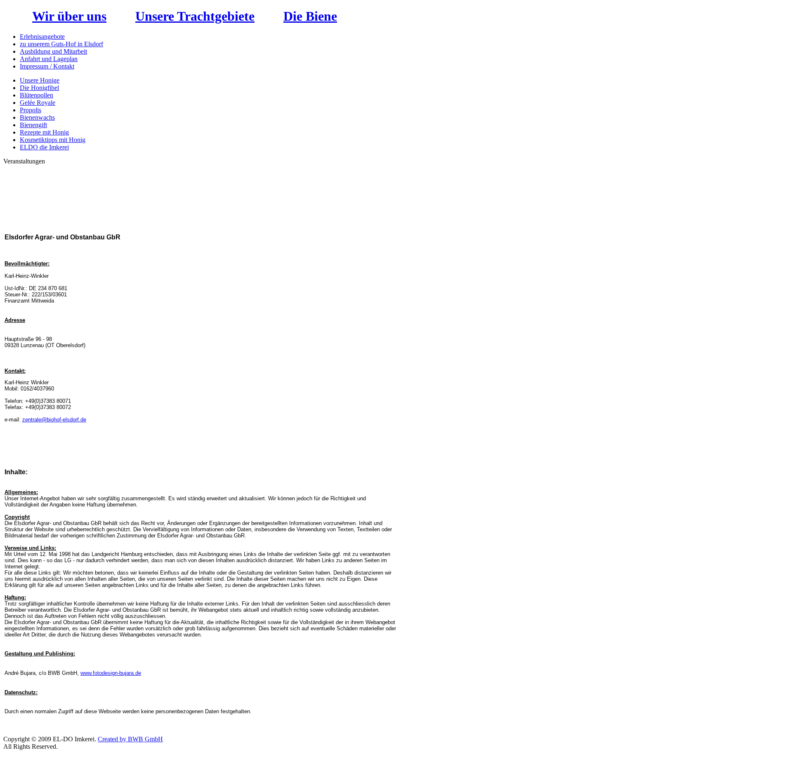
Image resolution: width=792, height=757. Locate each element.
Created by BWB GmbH (130, 739)
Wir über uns (69, 16)
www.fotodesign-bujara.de (110, 673)
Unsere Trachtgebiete (195, 16)
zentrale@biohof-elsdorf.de (54, 419)
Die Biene (310, 16)
